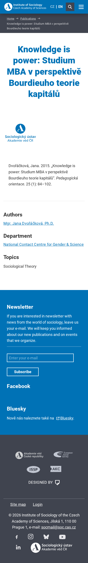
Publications (28, 18)
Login (38, 504)
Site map (18, 504)
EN (60, 7)
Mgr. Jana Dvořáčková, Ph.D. (28, 223)
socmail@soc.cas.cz (58, 527)
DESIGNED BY (41, 482)
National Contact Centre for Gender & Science (43, 244)
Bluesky (66, 418)
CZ (52, 7)
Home (10, 18)
